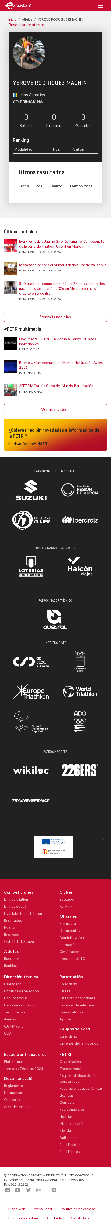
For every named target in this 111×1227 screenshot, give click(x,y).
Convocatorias (16, 998)
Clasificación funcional (77, 998)
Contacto (67, 1102)
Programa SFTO (72, 958)
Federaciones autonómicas (81, 1088)
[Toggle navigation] (101, 5)
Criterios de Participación (80, 1043)
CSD (7, 1033)
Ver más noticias (55, 316)
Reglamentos (14, 1085)
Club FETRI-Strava (19, 941)
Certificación (70, 951)
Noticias (66, 1116)
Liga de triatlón (16, 899)
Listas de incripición (19, 1005)
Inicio (12, 19)
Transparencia (71, 1068)
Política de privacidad (78, 1209)
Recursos (11, 934)
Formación (68, 944)
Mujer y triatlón (72, 1123)
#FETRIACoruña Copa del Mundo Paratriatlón (56, 386)
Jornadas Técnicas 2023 (23, 1068)
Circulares (12, 1100)
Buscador (11, 958)
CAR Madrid (14, 1026)
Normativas (13, 1092)
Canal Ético (80, 1218)
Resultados (13, 920)
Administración (72, 937)
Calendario (13, 984)
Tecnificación (14, 1012)
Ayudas (10, 1019)
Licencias (67, 1095)
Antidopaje (69, 1137)
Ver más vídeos (55, 409)
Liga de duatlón (16, 906)
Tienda (65, 1130)
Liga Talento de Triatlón (23, 913)
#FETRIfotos (70, 1151)
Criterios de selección (77, 1005)
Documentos (70, 930)
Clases (65, 991)
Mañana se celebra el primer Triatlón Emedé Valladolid (63, 265)
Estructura (68, 923)
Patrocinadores (72, 1109)
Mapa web (16, 1209)
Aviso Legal (43, 1209)
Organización (70, 1061)
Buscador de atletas (26, 24)
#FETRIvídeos (71, 1144)
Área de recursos (18, 1107)
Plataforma (13, 1061)
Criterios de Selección (21, 991)
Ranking (10, 965)
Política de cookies (23, 1218)
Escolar (10, 927)
